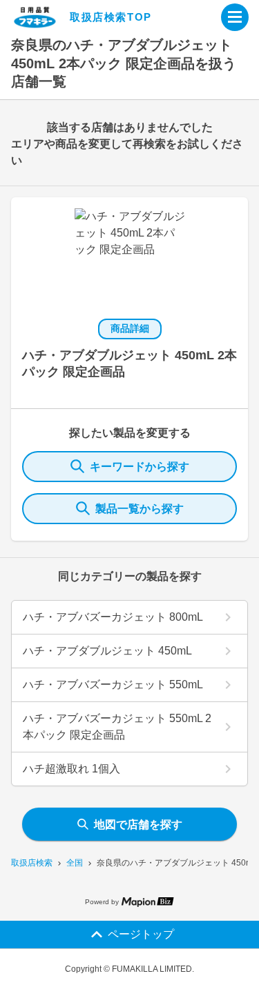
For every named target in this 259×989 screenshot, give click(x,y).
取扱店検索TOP (111, 17)
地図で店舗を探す (138, 824)
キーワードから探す (139, 466)
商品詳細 (130, 328)
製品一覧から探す (139, 509)
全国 (74, 863)
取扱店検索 (31, 863)
